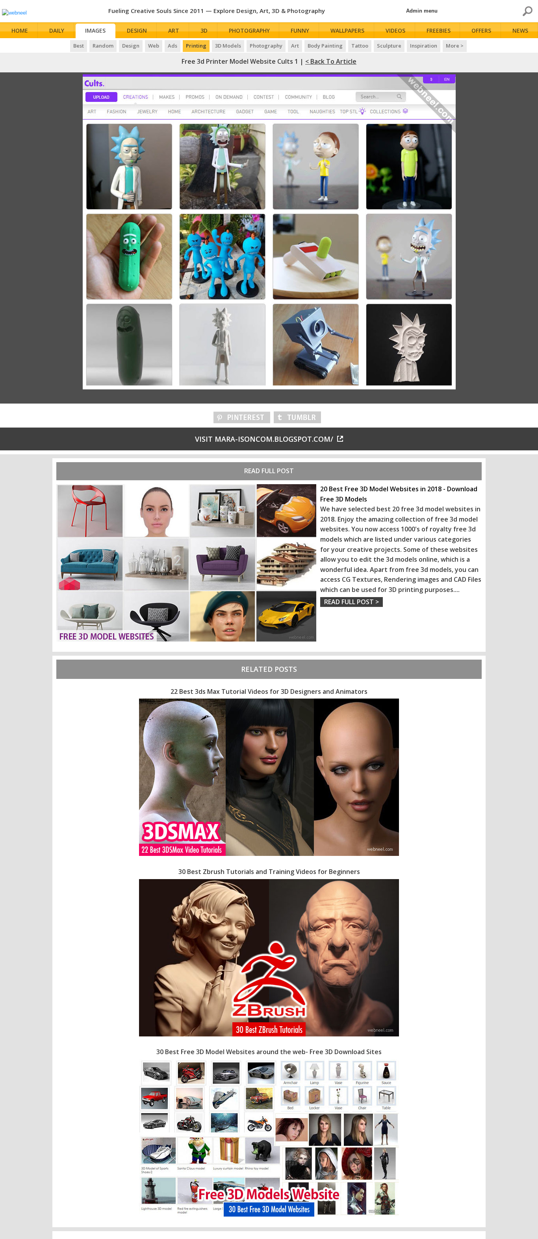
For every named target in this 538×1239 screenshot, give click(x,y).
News (520, 30)
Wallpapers (347, 30)
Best (78, 45)
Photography (249, 30)
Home (19, 30)
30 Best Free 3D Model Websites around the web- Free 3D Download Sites (269, 1051)
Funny (300, 30)
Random (103, 45)
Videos (395, 30)
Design (137, 30)
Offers (481, 30)
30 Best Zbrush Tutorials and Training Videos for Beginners (269, 871)
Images (95, 30)
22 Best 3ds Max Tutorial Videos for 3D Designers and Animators (269, 691)
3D (204, 30)
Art (173, 30)
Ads (172, 45)
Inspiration (423, 45)
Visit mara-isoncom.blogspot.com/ (264, 439)
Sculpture (389, 45)
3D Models (228, 45)
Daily (56, 30)
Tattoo (359, 45)
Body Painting (325, 45)
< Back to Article (330, 61)
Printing (196, 45)
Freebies (439, 30)
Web (153, 45)
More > (455, 45)
